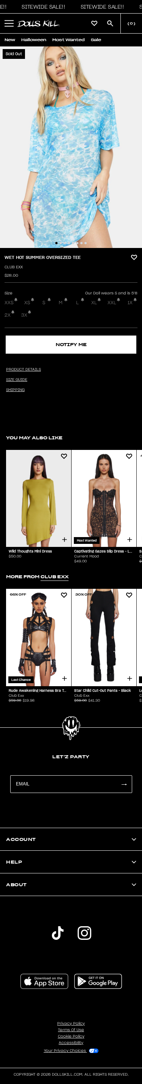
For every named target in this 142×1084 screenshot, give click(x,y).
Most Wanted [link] (68, 39)
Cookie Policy (71, 1036)
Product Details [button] (23, 369)
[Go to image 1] (56, 243)
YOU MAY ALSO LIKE (34, 437)
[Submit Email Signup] (123, 784)
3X (24, 315)
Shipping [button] (15, 390)
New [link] (10, 39)
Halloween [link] (33, 39)
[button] (41, 7)
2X (8, 315)
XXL (112, 302)
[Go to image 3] (65, 243)
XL (94, 302)
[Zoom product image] (71, 147)
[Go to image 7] (81, 243)
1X (130, 302)
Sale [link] (96, 39)
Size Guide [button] (16, 380)
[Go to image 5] (73, 243)
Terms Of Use (71, 1030)
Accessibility (71, 1043)
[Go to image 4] (69, 243)
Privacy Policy (71, 1023)
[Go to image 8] (85, 243)
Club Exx (14, 267)
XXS (9, 302)
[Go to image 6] (77, 243)
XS (27, 302)
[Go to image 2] (60, 243)
